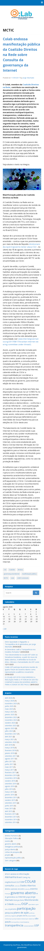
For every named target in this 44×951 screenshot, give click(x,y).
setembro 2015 (11, 803)
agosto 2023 (10, 728)
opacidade (31, 904)
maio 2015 (9, 808)
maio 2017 (9, 767)
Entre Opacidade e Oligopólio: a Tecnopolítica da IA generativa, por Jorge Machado (20, 644)
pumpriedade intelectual (20, 919)
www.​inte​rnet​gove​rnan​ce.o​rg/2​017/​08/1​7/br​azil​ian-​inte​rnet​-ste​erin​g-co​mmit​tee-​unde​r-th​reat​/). (20, 342)
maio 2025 (9, 709)
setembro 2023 (11, 725)
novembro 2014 (11, 819)
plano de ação (21, 912)
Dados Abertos (28, 885)
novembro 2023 (11, 720)
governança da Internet (11, 574)
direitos (20, 570)
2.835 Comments (23, 578)
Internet (22, 896)
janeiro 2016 (9, 795)
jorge (28, 897)
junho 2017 (9, 764)
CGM (21, 881)
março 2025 (9, 712)
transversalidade (29, 926)
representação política (13, 858)
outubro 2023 (10, 723)
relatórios (31, 919)
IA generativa (10, 897)
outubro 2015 (10, 800)
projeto (8, 855)
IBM (16, 897)
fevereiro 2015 (10, 814)
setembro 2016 (11, 783)
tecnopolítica (15, 922)
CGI (5, 570)
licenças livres (19, 900)
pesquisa (9, 912)
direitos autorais (11, 889)
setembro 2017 (11, 756)
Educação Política (11, 838)
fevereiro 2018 (10, 750)
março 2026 (9, 701)
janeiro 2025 (9, 714)
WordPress (28, 945)
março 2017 (9, 770)
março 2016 (9, 792)
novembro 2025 (11, 703)
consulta (9, 885)
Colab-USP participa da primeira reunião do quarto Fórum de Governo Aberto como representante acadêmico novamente (21, 669)
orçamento (12, 909)
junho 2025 (9, 706)
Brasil (19, 877)
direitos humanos (11, 836)
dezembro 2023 (11, 717)
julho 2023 (9, 731)
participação (26, 908)
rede (12, 578)
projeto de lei (22, 916)
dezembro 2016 (11, 775)
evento (7, 841)
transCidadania (24, 922)
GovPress (16, 945)
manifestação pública (29, 574)
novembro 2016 (11, 778)
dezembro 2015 (11, 797)
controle (17, 886)
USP (36, 925)
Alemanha (10, 877)
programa (13, 916)
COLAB (30, 881)
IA (37, 893)
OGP (24, 904)
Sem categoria (10, 860)
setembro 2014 (11, 822)
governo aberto (11, 844)
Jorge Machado (28, 78)
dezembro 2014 (11, 817)
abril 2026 (8, 698)
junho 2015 (9, 806)
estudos (27, 889)
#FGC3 (7, 874)
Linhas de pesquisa (12, 852)
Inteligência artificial (12, 847)
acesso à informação (20, 874)
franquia (7, 893)
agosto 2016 (10, 786)
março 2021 (9, 739)
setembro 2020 (11, 742)
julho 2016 (9, 789)
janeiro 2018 (9, 753)
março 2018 (9, 747)
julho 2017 (9, 761)
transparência (14, 925)
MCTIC (6, 578)
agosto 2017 (10, 759)
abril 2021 (8, 736)
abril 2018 (8, 745)
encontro (21, 889)
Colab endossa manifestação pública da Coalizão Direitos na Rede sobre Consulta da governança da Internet (21, 55)
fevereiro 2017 (10, 772)
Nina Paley (17, 904)
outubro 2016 (10, 781)
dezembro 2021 (11, 734)
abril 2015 (8, 811)
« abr (5, 629)
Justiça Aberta (10, 849)
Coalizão (12, 570)
